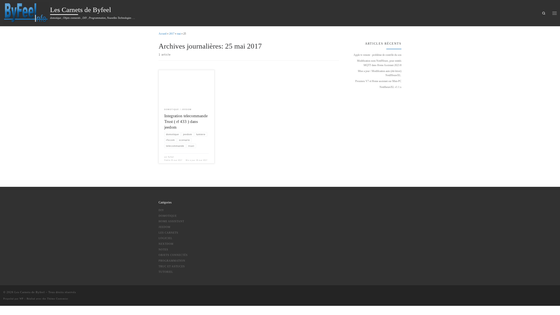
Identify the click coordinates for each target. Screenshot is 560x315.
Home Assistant (171, 221)
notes (163, 249)
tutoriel (166, 271)
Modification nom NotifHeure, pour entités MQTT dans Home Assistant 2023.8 (379, 62)
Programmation (172, 260)
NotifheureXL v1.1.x (390, 87)
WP (21, 298)
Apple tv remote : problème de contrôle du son (377, 54)
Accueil (162, 33)
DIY (161, 210)
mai (179, 33)
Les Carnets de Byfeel (29, 292)
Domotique (168, 215)
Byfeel (171, 157)
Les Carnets (168, 232)
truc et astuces (172, 266)
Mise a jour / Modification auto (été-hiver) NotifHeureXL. (379, 73)
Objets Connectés (173, 255)
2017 (171, 33)
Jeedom (164, 227)
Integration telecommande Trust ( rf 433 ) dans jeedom (186, 122)
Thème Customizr (57, 298)
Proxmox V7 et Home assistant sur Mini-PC (378, 81)
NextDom (166, 243)
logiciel (165, 238)
